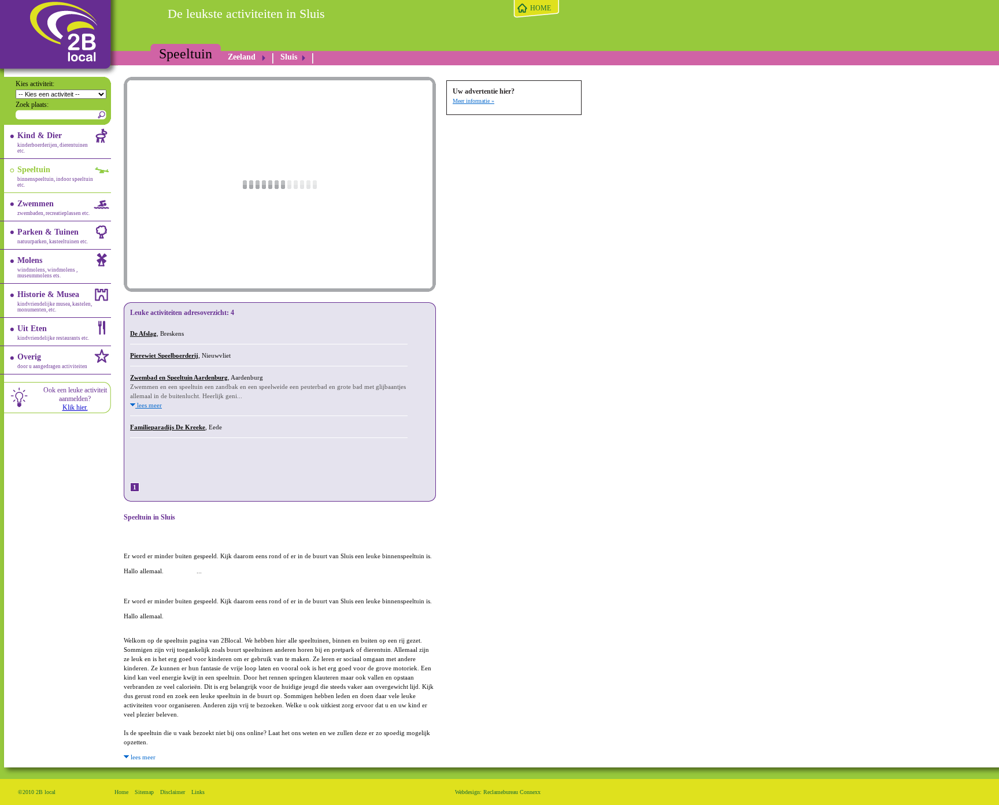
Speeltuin (185, 53)
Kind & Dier (52, 142)
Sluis (288, 57)
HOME (540, 8)
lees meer (148, 405)
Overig (52, 361)
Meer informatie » (473, 101)
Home (121, 792)
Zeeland (242, 57)
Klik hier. (75, 407)
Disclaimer (172, 792)
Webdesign (467, 792)
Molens (47, 267)
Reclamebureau (500, 792)
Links (198, 792)
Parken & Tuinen (52, 236)
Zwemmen (53, 207)
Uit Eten (53, 332)
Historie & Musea (54, 301)
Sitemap (144, 792)
